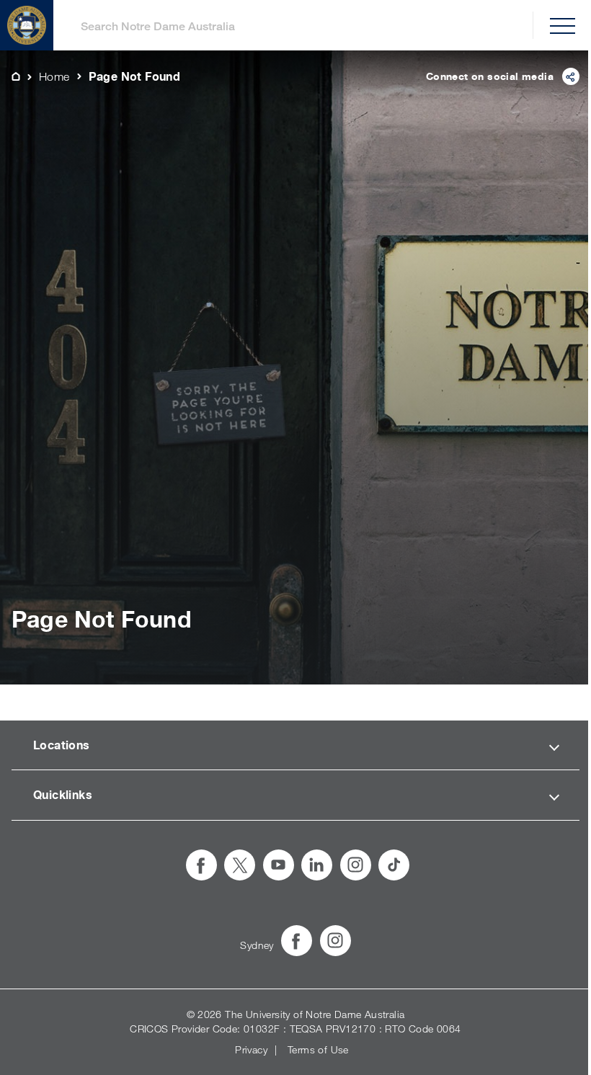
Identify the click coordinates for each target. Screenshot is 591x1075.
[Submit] (65, 26)
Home (54, 76)
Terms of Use (318, 1049)
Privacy (251, 1049)
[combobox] (301, 26)
